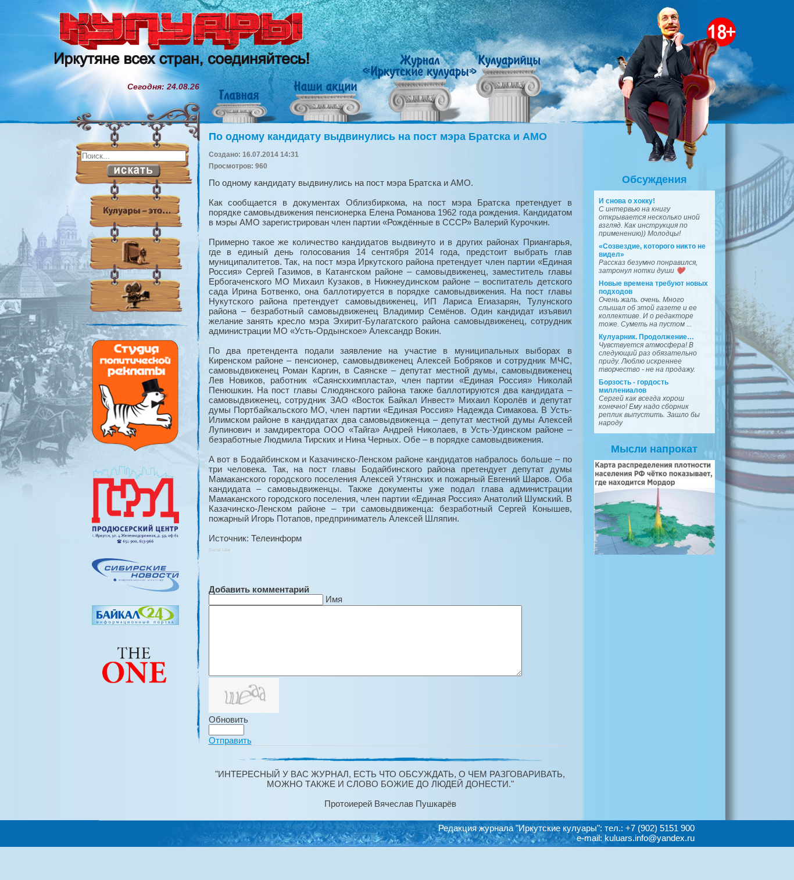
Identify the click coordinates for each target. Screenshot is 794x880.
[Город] (135, 542)
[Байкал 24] (135, 622)
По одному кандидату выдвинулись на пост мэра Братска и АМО (378, 136)
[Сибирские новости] (135, 589)
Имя (334, 599)
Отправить (230, 740)
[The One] (135, 691)
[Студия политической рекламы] (135, 448)
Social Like (219, 550)
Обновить (228, 719)
